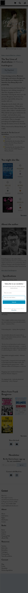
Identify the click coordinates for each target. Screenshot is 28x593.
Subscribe (14, 302)
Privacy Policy (13, 310)
